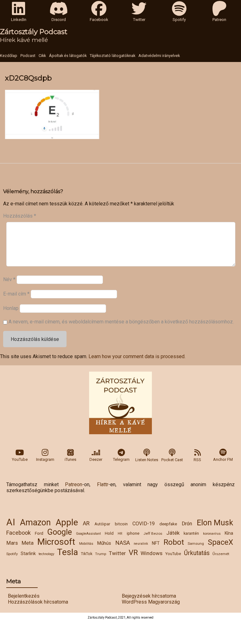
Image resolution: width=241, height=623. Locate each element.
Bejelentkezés (24, 596)
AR (86, 523)
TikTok (86, 553)
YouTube (20, 459)
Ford (39, 533)
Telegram (121, 459)
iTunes (70, 459)
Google (59, 532)
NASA (122, 542)
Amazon (35, 522)
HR (120, 534)
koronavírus (212, 534)
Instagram (45, 459)
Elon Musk (215, 522)
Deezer (95, 459)
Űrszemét (220, 554)
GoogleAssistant (88, 534)
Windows (152, 553)
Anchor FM (223, 459)
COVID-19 (143, 524)
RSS (197, 459)
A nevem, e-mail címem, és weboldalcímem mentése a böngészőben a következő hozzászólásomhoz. (121, 322)
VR (133, 552)
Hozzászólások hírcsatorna (38, 602)
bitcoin (121, 523)
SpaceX (220, 542)
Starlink (28, 553)
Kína (229, 533)
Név (9, 279)
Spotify (12, 554)
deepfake (168, 523)
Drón (187, 524)
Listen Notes (146, 459)
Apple (67, 522)
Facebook (18, 532)
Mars (12, 543)
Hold (109, 533)
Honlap (11, 308)
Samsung (196, 543)
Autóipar (102, 524)
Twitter (117, 553)
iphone (133, 533)
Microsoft (56, 542)
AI (10, 522)
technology (46, 554)
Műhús (104, 543)
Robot (173, 542)
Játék (172, 533)
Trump (100, 554)
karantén (191, 533)
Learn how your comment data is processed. (136, 356)
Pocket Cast (172, 459)
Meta (28, 543)
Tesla (67, 552)
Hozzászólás (19, 216)
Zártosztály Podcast (33, 31)
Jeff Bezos (152, 533)
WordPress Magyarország (151, 602)
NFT (156, 543)
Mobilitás (86, 544)
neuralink (141, 544)
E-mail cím (16, 294)
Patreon (73, 484)
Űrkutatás (197, 553)
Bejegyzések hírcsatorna (149, 596)
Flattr (102, 484)
